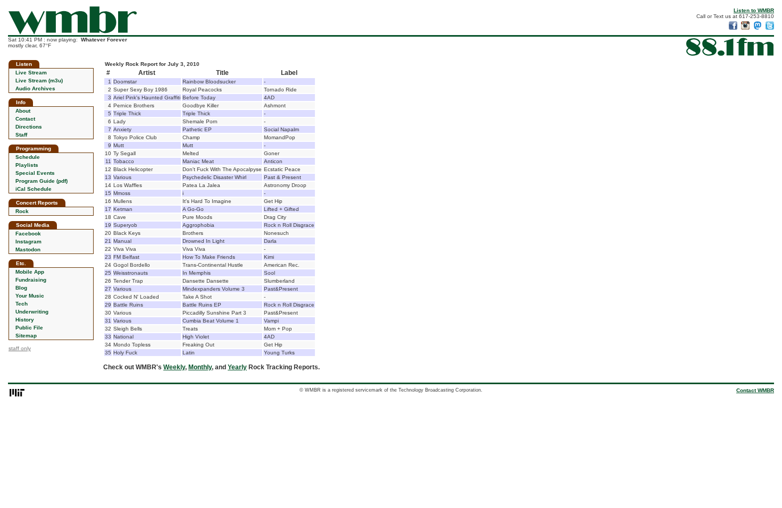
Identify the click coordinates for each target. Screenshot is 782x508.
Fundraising (30, 280)
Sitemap (26, 335)
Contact (25, 119)
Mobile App (29, 272)
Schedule (27, 157)
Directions (28, 127)
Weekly (174, 367)
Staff (21, 135)
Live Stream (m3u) (39, 80)
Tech (21, 304)
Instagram (28, 241)
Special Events (35, 173)
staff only (20, 348)
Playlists (26, 165)
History (24, 320)
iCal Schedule (33, 189)
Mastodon (27, 249)
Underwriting (31, 312)
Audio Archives (35, 88)
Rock (22, 211)
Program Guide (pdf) (41, 181)
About (22, 111)
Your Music (29, 296)
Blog (21, 288)
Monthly (200, 367)
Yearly (237, 367)
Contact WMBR (755, 390)
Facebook (28, 233)
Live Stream (31, 72)
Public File (29, 328)
